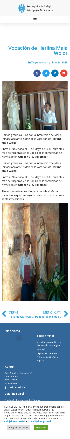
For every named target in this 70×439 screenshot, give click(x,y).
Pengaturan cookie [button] (18, 427)
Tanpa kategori (39, 62)
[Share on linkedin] (55, 73)
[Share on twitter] (46, 73)
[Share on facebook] (37, 73)
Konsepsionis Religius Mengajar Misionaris (40, 8)
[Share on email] (64, 73)
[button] (35, 19)
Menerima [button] (41, 427)
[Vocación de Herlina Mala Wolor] (35, 105)
